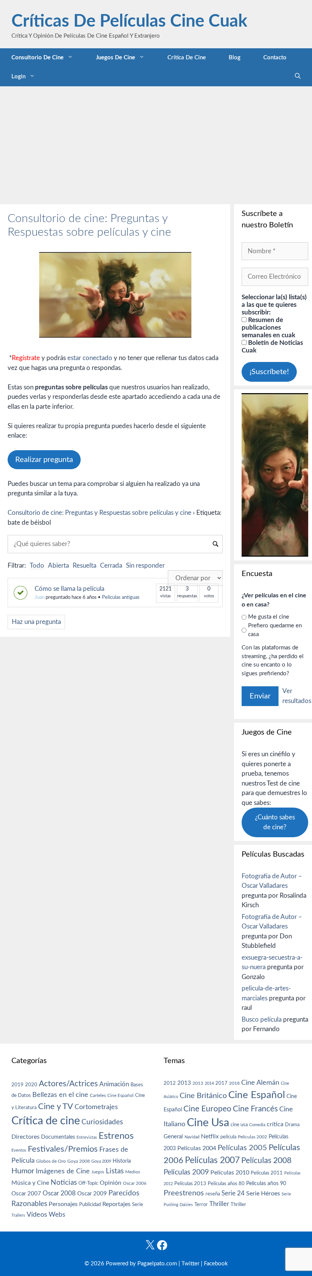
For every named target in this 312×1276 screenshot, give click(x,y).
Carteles (98, 1095)
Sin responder (145, 565)
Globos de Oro (51, 1161)
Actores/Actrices (68, 1084)
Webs (57, 1215)
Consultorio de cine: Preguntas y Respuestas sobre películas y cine (99, 512)
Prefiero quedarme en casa (275, 630)
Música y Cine (30, 1183)
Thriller (219, 1204)
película (228, 1137)
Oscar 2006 (134, 1183)
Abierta (58, 565)
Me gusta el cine (268, 617)
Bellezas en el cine (60, 1094)
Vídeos (37, 1214)
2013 (184, 1083)
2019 (17, 1084)
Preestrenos (184, 1193)
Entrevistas (86, 1137)
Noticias (64, 1182)
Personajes (63, 1204)
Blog (234, 57)
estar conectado (89, 358)
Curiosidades (102, 1122)
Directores (25, 1137)
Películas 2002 (252, 1137)
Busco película (262, 1019)
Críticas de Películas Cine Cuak (129, 21)
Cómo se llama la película (69, 589)
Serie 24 (233, 1193)
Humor (22, 1171)
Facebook (216, 1263)
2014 (209, 1083)
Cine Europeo (207, 1109)
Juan (40, 597)
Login (18, 76)
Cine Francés (255, 1109)
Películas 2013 (190, 1183)
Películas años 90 (266, 1183)
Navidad (192, 1137)
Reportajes (116, 1204)
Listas (115, 1171)
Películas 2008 (266, 1161)
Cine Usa (208, 1122)
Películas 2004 (196, 1148)
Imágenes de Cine (63, 1171)
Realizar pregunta (44, 459)
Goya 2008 (78, 1161)
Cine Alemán (260, 1082)
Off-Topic (88, 1183)
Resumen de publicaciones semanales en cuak (268, 327)
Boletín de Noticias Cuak (272, 347)
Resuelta (84, 565)
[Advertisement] (156, 143)
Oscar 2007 (26, 1194)
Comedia (257, 1125)
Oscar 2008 (59, 1193)
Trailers (18, 1215)
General (173, 1137)
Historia (122, 1161)
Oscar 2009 (92, 1194)
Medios (132, 1172)
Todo (37, 565)
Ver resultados (296, 696)
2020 (31, 1084)
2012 (170, 1083)
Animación (114, 1084)
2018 (234, 1083)
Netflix (210, 1136)
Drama (292, 1124)
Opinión (110, 1183)
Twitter (190, 1263)
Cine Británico (203, 1096)
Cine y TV (55, 1106)
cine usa (239, 1124)
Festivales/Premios (63, 1149)
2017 (221, 1083)
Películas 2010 (229, 1173)
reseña (212, 1194)
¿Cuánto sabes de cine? (275, 822)
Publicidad (90, 1204)
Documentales (58, 1137)
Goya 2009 (101, 1161)
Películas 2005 (242, 1148)
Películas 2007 (212, 1160)
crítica (275, 1124)
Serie (137, 1204)
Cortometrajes (96, 1107)
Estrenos (116, 1136)
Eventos (18, 1150)
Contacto (275, 57)
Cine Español (120, 1095)
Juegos (97, 1172)
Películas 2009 (186, 1172)
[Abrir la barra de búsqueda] (297, 76)
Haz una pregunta (36, 622)
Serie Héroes (263, 1194)
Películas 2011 (267, 1173)
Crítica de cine (186, 57)
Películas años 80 (226, 1183)
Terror (201, 1204)
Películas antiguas (121, 597)
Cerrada (111, 565)
